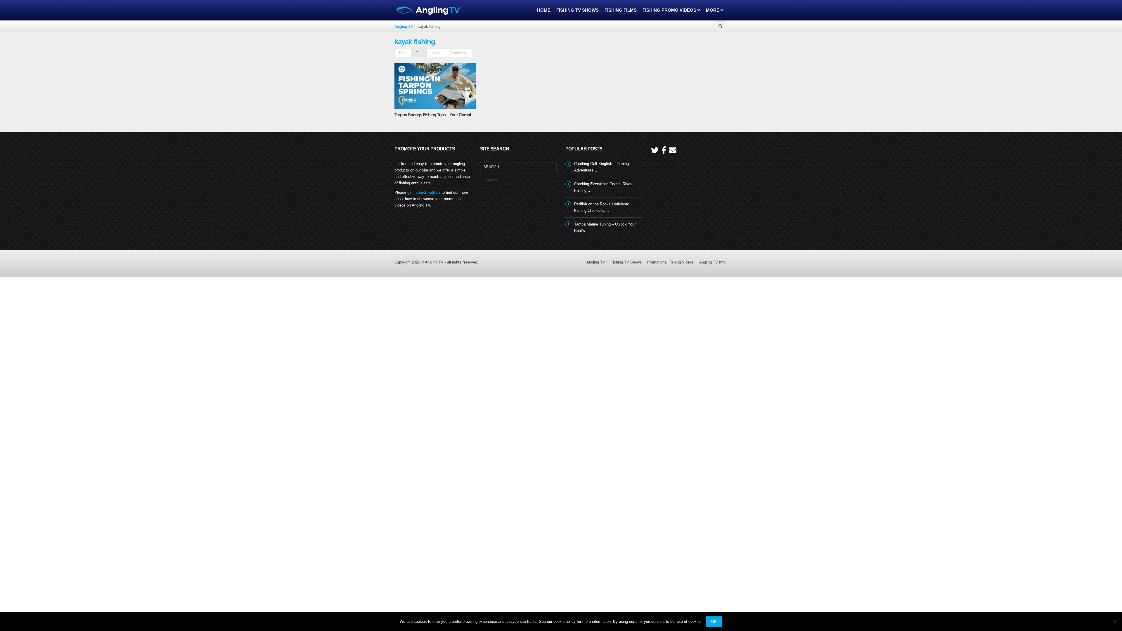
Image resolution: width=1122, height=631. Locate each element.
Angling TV (595, 262)
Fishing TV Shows (577, 10)
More (713, 10)
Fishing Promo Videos (670, 10)
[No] (1115, 621)
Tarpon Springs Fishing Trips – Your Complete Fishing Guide (448, 114)
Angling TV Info (712, 262)
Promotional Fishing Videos (670, 262)
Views (436, 53)
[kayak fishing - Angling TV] (428, 10)
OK (714, 621)
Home (543, 10)
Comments (459, 53)
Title (419, 53)
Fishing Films (621, 10)
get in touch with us (423, 192)
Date (403, 53)
